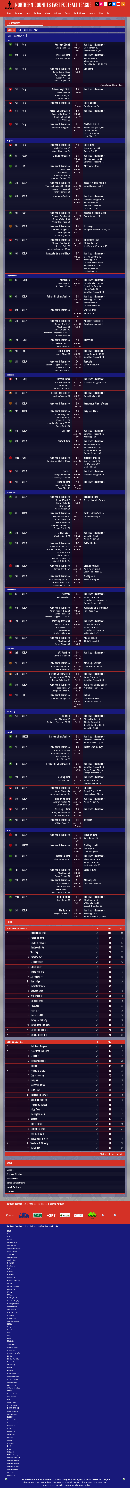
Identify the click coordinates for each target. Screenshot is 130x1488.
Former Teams (12, 1405)
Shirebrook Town (63, 55)
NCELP (24, 183)
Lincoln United (63, 379)
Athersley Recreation (93, 321)
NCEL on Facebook (13, 1458)
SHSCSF (25, 845)
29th (17, 124)
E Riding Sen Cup (13, 1298)
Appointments (12, 1414)
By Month (10, 1274)
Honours (10, 1437)
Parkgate (88, 361)
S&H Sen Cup (11, 1309)
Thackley (66, 471)
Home (9, 13)
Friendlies (10, 1315)
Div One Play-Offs (13, 1286)
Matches (37, 13)
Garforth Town (64, 351)
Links (100, 13)
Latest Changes (12, 1411)
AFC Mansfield (90, 638)
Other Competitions (16, 1182)
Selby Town (35, 1090)
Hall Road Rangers (38, 1046)
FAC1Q (24, 280)
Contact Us (11, 1426)
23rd (17, 68)
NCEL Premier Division (17, 928)
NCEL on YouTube (13, 1466)
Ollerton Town (36, 1124)
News (27, 13)
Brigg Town (35, 1109)
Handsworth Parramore (94, 44)
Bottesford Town (91, 497)
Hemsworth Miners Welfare (96, 403)
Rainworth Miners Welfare (58, 296)
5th (16, 497)
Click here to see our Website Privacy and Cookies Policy (65, 1485)
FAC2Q (24, 340)
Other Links (11, 1475)
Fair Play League (12, 1347)
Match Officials (79, 13)
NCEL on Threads (13, 1460)
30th (17, 253)
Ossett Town (89, 145)
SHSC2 (24, 513)
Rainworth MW (36, 1015)
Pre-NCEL (10, 1443)
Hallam (87, 695)
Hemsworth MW (37, 971)
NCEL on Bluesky (13, 1463)
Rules (9, 1429)
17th (16, 340)
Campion (34, 1080)
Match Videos (11, 1260)
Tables (47, 13)
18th (16, 441)
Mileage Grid (11, 1402)
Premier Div (11, 1277)
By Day (9, 1269)
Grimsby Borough (38, 1061)
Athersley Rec (36, 976)
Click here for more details (111, 1154)
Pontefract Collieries (39, 1051)
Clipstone (66, 430)
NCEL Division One (15, 1041)
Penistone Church (62, 44)
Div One (9, 1283)
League (91, 13)
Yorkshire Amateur (38, 1104)
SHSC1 (24, 411)
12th (16, 532)
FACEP (24, 155)
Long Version (11, 1327)
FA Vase (10, 1295)
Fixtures (10, 1191)
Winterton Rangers (38, 1100)
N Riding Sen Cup (13, 1304)
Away (9, 1336)
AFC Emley (34, 1056)
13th (16, 183)
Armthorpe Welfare (61, 155)
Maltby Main (89, 576)
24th (17, 361)
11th (16, 411)
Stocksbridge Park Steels (95, 213)
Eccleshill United (37, 1085)
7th (16, 663)
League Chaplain (12, 1423)
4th (16, 393)
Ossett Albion (90, 103)
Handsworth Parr (37, 947)
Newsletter (10, 1440)
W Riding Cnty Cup (13, 1312)
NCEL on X (10, 1452)
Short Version (12, 1330)
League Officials (12, 1420)
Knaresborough (37, 1075)
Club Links (10, 1472)
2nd (16, 652)
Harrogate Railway (38, 1020)
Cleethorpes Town (92, 166)
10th (16, 310)
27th (17, 110)
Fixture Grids (11, 1318)
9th (16, 166)
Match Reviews (14, 1187)
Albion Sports (64, 532)
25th (17, 89)
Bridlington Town (91, 240)
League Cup (11, 1289)
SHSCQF (25, 736)
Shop (108, 13)
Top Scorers (11, 1344)
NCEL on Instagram (14, 1455)
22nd (17, 457)
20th (17, 213)
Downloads (11, 1434)
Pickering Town (63, 482)
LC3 (23, 351)
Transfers (10, 1254)
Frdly (24, 44)
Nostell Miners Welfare (60, 110)
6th (16, 155)
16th (16, 196)
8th (16, 403)
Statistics (57, 13)
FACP (24, 213)
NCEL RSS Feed (12, 1469)
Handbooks (11, 1431)
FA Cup (9, 1292)
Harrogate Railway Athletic (58, 253)
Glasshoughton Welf (39, 1095)
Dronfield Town (37, 1134)
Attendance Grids (13, 1321)
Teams (67, 13)
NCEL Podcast (12, 1257)
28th (17, 820)
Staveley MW (36, 957)
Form (9, 1338)
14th (16, 674)
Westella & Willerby (39, 1143)
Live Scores (18, 13)
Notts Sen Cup (12, 1307)
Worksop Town (90, 310)
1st (16, 145)
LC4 (23, 695)
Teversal (34, 1119)
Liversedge (88, 226)
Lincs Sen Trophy (13, 1301)
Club (19, 29)
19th (16, 55)
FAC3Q (24, 379)
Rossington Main (37, 1114)
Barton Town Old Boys (60, 393)
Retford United (90, 543)
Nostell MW (35, 1148)
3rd (16, 280)
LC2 (23, 166)
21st (16, 684)
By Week (10, 1272)
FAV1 (24, 457)
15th (16, 44)
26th (17, 103)
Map (8, 1400)
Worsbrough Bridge (39, 1138)
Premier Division (14, 1174)
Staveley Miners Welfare (95, 183)
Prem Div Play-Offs (13, 1280)
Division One (12, 1178)
